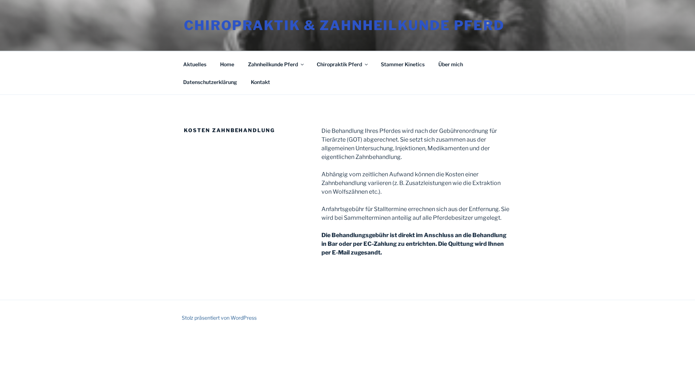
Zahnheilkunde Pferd (273, 64)
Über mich (450, 64)
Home (227, 64)
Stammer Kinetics (403, 64)
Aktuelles (194, 64)
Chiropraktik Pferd (339, 64)
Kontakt (260, 82)
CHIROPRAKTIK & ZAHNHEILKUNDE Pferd (344, 25)
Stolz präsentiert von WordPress (219, 318)
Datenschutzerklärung (210, 82)
